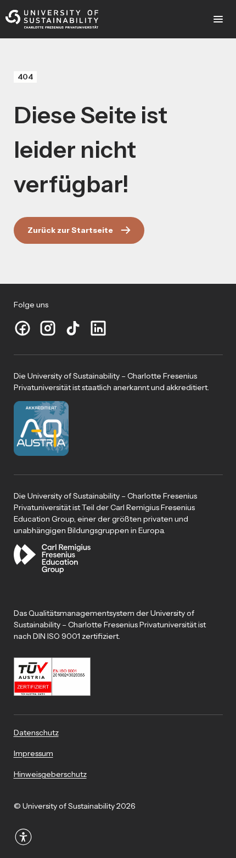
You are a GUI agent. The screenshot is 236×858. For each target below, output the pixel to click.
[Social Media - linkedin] (98, 329)
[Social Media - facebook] (22, 329)
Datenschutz (36, 732)
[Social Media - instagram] (48, 329)
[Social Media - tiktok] (73, 329)
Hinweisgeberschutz (50, 774)
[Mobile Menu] (218, 19)
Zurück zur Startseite (70, 230)
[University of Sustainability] (51, 19)
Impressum (33, 753)
